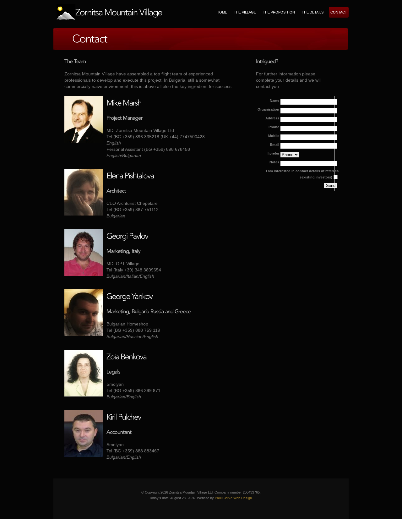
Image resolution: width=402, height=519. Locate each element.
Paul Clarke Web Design (233, 498)
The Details (312, 12)
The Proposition (279, 12)
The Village (245, 12)
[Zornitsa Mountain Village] (109, 12)
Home (222, 12)
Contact (338, 12)
